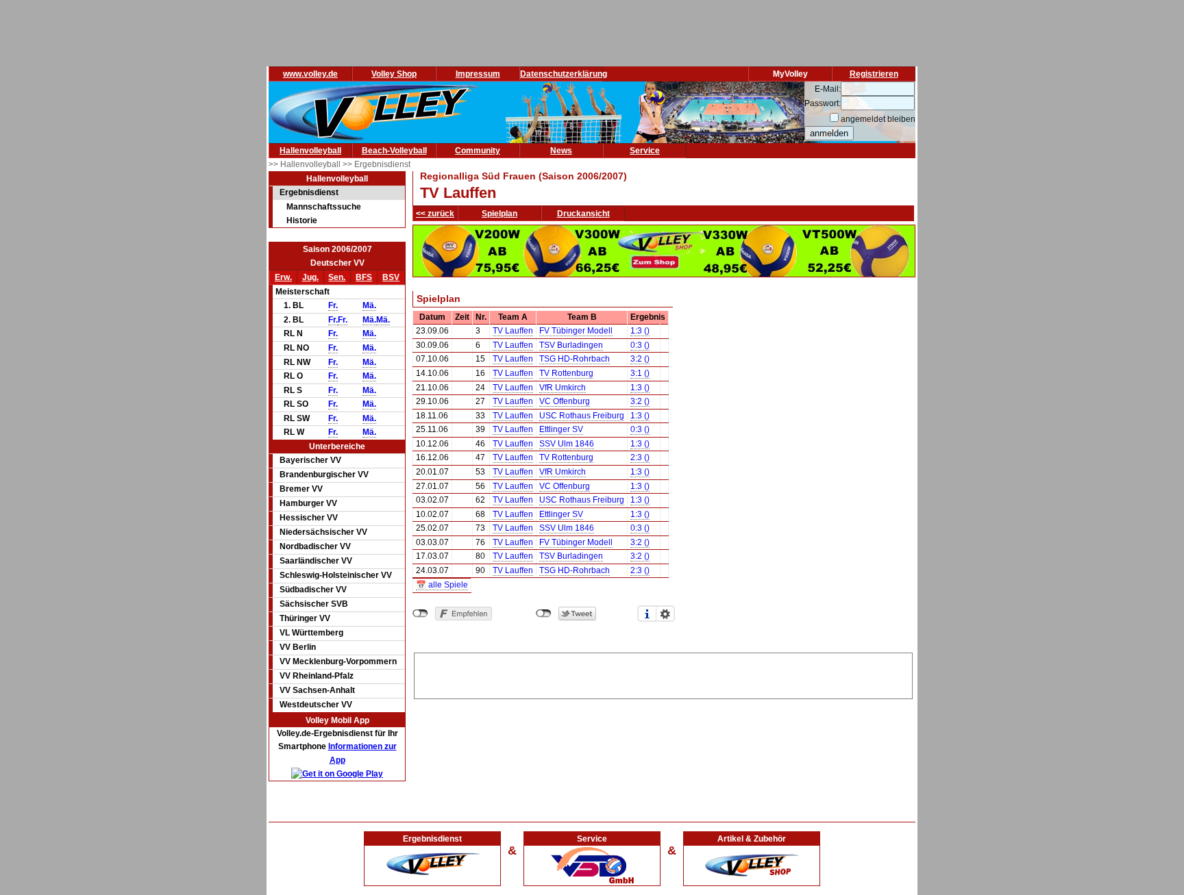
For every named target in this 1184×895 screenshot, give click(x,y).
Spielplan (499, 213)
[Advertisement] (663, 673)
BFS (364, 277)
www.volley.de (310, 74)
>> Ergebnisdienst (376, 164)
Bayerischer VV (310, 460)
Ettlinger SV (561, 429)
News (561, 150)
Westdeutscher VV (316, 704)
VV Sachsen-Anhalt (317, 690)
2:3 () (640, 457)
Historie (301, 220)
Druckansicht (583, 213)
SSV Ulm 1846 (566, 444)
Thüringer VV (305, 618)
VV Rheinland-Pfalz (317, 676)
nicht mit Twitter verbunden (544, 613)
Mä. (369, 305)
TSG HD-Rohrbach (574, 359)
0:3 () (640, 345)
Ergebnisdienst (309, 192)
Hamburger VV (308, 503)
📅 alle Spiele (442, 585)
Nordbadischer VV (315, 546)
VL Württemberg (311, 633)
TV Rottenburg (566, 373)
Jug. (310, 277)
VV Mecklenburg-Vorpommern (338, 661)
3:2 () (640, 359)
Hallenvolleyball (310, 150)
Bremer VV (301, 489)
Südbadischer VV (313, 589)
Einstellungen (665, 613)
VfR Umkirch (562, 387)
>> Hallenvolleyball (306, 164)
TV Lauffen (513, 331)
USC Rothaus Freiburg (581, 415)
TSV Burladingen (571, 345)
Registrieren (874, 74)
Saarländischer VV (316, 561)
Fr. (333, 305)
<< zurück (435, 213)
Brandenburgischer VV (324, 474)
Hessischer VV (309, 517)
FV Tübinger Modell (576, 331)
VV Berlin (298, 647)
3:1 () (640, 373)
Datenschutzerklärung (563, 74)
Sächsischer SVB (314, 604)
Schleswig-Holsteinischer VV (336, 575)
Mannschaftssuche (323, 207)
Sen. (336, 277)
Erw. (283, 277)
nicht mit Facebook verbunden (420, 613)
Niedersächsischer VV (323, 532)
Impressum (478, 74)
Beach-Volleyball (394, 150)
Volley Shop (394, 74)
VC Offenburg (564, 401)
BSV (390, 277)
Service (645, 150)
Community (477, 150)
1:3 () (640, 331)
